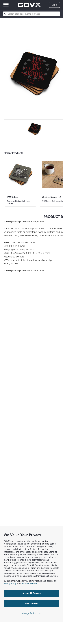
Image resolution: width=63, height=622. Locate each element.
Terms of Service (29, 583)
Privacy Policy (10, 583)
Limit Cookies (31, 603)
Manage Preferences (31, 613)
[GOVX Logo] (29, 5)
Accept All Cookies (31, 593)
